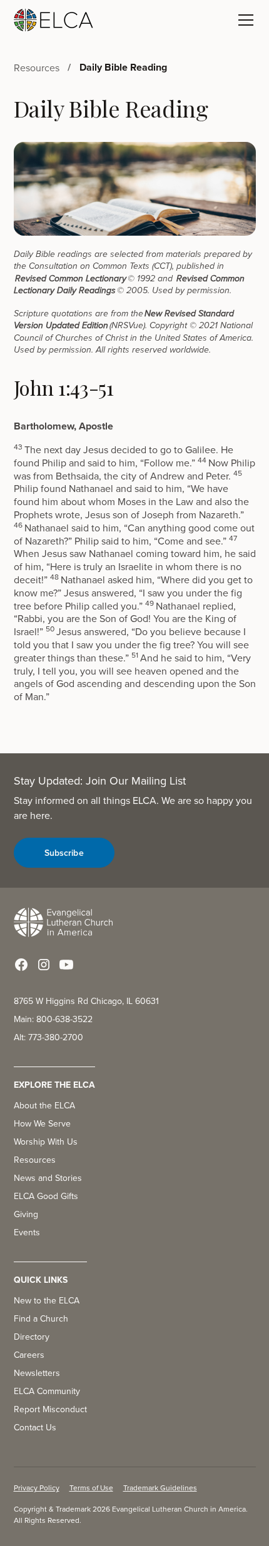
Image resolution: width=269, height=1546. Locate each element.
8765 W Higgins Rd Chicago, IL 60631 (86, 1001)
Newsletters (37, 1373)
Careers (29, 1354)
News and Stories (48, 1178)
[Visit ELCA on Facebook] (21, 964)
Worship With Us (46, 1141)
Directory (31, 1336)
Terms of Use (91, 1487)
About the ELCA (44, 1105)
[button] (243, 20)
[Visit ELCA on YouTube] (66, 964)
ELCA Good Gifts (46, 1196)
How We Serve (42, 1123)
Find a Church (41, 1318)
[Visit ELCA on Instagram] (43, 964)
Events (27, 1232)
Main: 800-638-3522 (53, 1019)
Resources (35, 1159)
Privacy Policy (36, 1487)
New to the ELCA (46, 1300)
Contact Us (35, 1427)
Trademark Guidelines (160, 1487)
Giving (26, 1214)
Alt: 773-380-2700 (48, 1037)
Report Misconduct (50, 1409)
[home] (54, 20)
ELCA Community (47, 1391)
